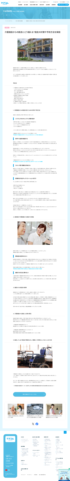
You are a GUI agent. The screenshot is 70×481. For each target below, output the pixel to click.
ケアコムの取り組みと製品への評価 (59, 462)
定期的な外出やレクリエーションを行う (21, 94)
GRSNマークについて (59, 465)
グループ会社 (58, 451)
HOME (22, 437)
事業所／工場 (58, 442)
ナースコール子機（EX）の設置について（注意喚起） (25, 452)
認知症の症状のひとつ (18, 97)
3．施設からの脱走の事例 (18, 100)
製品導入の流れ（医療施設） (36, 443)
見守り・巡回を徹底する (18, 90)
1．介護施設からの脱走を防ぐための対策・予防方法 (23, 87)
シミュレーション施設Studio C (59, 446)
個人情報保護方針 (42, 474)
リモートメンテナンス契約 (48, 445)
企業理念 (58, 439)
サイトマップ (23, 474)
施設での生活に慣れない (19, 98)
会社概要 (58, 440)
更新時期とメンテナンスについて (48, 458)
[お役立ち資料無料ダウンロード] (64, 475)
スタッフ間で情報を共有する (19, 92)
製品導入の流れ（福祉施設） (36, 445)
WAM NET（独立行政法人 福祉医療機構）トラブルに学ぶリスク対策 (28, 306)
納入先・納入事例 (36, 437)
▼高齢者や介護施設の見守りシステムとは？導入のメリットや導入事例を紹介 (28, 135)
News (23, 462)
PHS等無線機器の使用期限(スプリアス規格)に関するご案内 (48, 454)
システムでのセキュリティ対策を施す (21, 89)
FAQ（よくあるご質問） (48, 463)
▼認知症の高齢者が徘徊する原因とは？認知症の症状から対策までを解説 (27, 268)
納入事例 (35, 439)
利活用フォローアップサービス (48, 460)
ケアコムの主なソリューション (25, 441)
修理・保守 (46, 437)
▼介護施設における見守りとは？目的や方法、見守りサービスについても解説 (28, 161)
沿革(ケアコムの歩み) (59, 449)
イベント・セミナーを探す (36, 453)
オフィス (57, 443)
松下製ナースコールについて (48, 450)
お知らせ (23, 460)
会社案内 (57, 437)
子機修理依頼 (47, 439)
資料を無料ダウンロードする (29, 394)
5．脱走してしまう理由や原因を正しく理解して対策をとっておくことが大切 (27, 103)
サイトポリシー (29, 474)
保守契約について (48, 443)
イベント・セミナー (36, 450)
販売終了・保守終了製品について (48, 448)
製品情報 (23, 446)
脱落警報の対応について (25, 455)
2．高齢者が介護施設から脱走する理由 (20, 95)
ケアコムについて (25, 439)
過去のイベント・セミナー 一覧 (36, 456)
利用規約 (35, 474)
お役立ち (7, 27)
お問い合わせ (47, 464)
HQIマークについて (59, 467)
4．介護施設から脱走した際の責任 (19, 101)
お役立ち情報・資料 (24, 469)
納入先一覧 (35, 440)
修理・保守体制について (48, 441)
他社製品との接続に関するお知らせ (25, 449)
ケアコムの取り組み (59, 453)
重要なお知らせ (24, 464)
